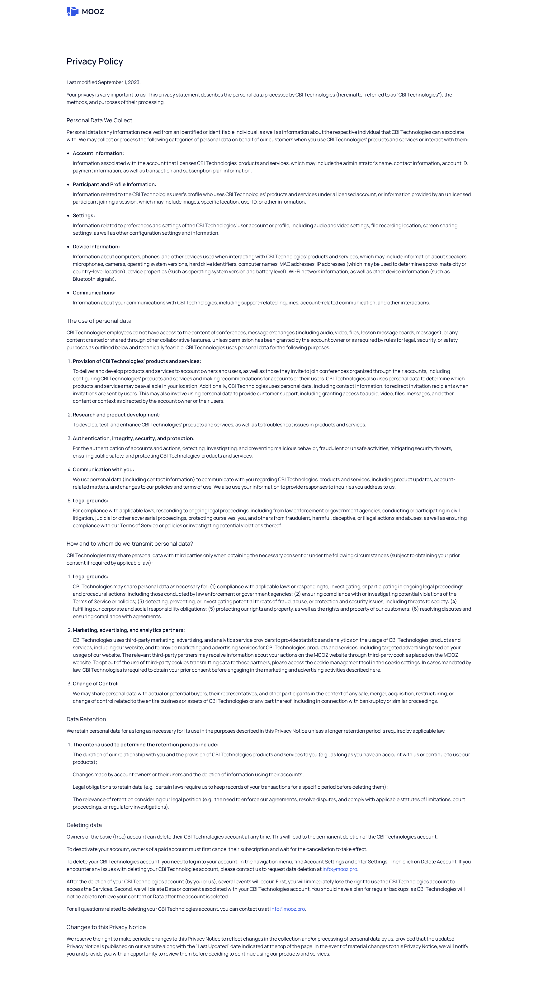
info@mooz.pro (340, 869)
